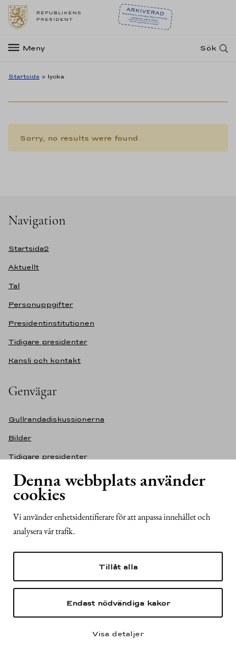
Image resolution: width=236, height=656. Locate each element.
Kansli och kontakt (44, 360)
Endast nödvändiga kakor (118, 603)
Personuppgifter (40, 304)
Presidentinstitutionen (51, 323)
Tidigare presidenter (47, 341)
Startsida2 (28, 248)
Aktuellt (23, 267)
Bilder (19, 437)
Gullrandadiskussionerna (56, 419)
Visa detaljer (118, 633)
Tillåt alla (118, 566)
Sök (208, 48)
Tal (14, 285)
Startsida (24, 76)
